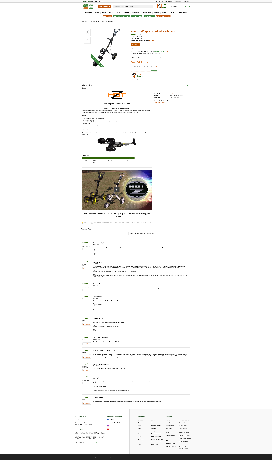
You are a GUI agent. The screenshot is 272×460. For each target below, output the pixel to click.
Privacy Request (183, 428)
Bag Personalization (156, 433)
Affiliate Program (183, 441)
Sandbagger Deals (149, 16)
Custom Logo (182, 12)
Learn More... (154, 70)
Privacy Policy (182, 422)
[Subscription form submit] (96, 419)
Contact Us (178, 1)
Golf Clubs (88, 12)
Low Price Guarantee (171, 446)
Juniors (172, 12)
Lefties (156, 12)
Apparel (126, 12)
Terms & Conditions (184, 420)
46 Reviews (139, 34)
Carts (104, 12)
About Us (168, 420)
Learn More (92, 1)
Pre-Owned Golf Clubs (156, 442)
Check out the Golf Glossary (160, 102)
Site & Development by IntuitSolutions (97, 457)
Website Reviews (183, 444)
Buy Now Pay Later (170, 449)
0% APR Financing (158, 1)
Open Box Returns (156, 425)
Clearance (153, 428)
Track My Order (169, 422)
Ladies (164, 12)
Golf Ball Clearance (137, 16)
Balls (111, 12)
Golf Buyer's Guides (170, 435)
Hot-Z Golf (172, 93)
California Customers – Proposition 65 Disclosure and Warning (185, 437)
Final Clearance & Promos (163, 16)
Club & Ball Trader (170, 443)
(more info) (154, 66)
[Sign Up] (96, 442)
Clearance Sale (107, 16)
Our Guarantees (169, 1)
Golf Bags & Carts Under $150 (121, 16)
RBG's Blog (168, 440)
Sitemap (181, 451)
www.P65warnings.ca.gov (116, 219)
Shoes (118, 12)
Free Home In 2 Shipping (157, 439)
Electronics (135, 12)
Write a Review (151, 233)
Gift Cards (186, 1)
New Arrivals (154, 444)
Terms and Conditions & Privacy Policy (88, 438)
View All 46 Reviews (87, 408)
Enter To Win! (169, 438)
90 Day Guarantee (155, 431)
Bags (97, 12)
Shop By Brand (103, 6)
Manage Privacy (183, 425)
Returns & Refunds (170, 425)
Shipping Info (169, 428)
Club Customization (156, 436)
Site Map (109, 457)
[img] (133, 34)
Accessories (147, 12)
